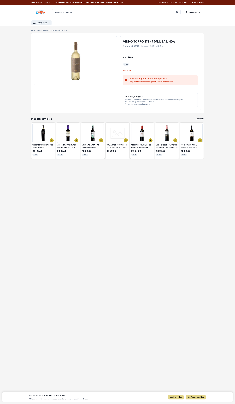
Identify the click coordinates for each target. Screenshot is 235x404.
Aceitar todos (176, 397)
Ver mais (200, 119)
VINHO (38, 30)
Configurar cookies (196, 397)
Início (33, 30)
